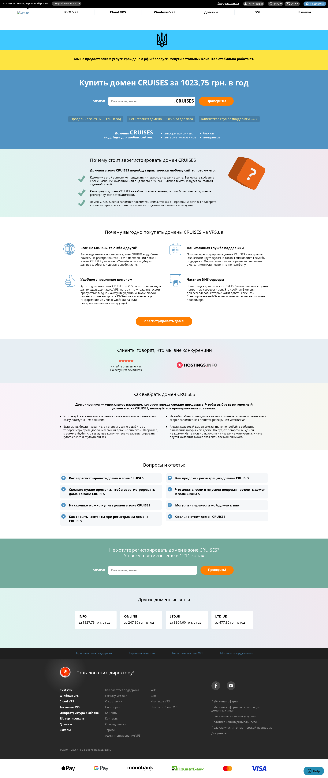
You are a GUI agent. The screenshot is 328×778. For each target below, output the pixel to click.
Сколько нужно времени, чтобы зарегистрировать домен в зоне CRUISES (112, 491)
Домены (211, 12)
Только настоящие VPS (187, 653)
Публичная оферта (224, 701)
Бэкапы (304, 12)
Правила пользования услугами (233, 716)
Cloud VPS (118, 12)
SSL (258, 12)
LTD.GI (175, 616)
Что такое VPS (160, 701)
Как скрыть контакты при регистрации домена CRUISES (108, 518)
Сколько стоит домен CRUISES (200, 516)
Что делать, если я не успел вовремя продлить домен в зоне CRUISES (220, 491)
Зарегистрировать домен (164, 321)
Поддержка (317, 3)
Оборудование (115, 724)
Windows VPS (164, 12)
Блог (154, 695)
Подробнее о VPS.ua (65, 3)
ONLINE (130, 616)
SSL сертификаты (72, 718)
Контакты (111, 718)
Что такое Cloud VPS (164, 707)
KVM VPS (71, 12)
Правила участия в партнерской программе (241, 727)
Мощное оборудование (236, 653)
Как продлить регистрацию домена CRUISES (212, 478)
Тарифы (110, 730)
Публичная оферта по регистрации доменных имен (235, 708)
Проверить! (216, 101)
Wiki (153, 690)
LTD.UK (221, 616)
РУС (276, 3)
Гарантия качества (142, 653)
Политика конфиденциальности (234, 722)
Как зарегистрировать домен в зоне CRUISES (106, 478)
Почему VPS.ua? (116, 695)
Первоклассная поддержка (93, 653)
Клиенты (111, 713)
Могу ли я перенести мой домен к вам (207, 505)
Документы (219, 733)
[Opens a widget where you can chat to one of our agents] (313, 771)
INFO (83, 616)
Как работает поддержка (122, 690)
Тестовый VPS (70, 707)
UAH (293, 3)
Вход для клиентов (228, 3)
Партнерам (113, 707)
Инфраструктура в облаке (79, 713)
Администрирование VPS (122, 735)
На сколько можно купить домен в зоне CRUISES (109, 505)
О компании (113, 701)
